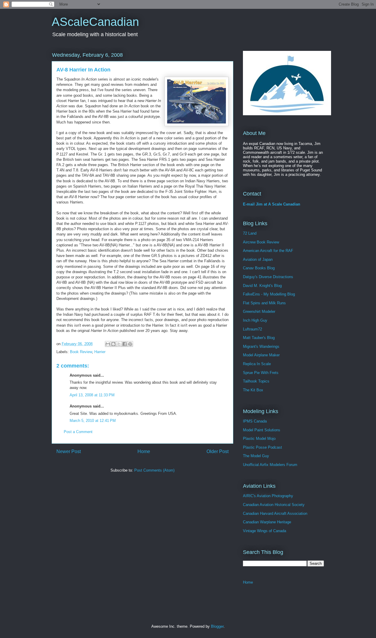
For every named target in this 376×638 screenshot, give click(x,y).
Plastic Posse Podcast (262, 447)
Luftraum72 (252, 329)
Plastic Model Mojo (259, 438)
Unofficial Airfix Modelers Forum (270, 464)
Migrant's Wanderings (261, 346)
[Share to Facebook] (124, 344)
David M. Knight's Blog (262, 285)
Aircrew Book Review (261, 242)
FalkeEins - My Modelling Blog (269, 294)
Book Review (81, 352)
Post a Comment (78, 432)
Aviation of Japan (258, 259)
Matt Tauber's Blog (259, 337)
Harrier (99, 352)
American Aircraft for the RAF (268, 250)
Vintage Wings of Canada (264, 531)
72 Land (249, 233)
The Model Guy (256, 456)
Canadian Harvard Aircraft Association (275, 513)
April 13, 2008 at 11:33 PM (92, 395)
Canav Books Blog (259, 268)
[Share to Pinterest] (130, 344)
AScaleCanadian (95, 21)
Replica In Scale (257, 364)
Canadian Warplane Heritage (267, 522)
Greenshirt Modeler (259, 311)
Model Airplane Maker (261, 355)
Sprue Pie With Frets (260, 372)
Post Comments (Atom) (154, 470)
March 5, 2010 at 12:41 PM (93, 420)
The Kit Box (253, 390)
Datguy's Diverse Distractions (268, 277)
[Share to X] (119, 344)
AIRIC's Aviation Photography (268, 496)
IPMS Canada (255, 421)
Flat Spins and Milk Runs (264, 303)
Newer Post (68, 451)
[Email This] (108, 344)
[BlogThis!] (113, 344)
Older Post (218, 451)
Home (143, 451)
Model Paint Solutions (261, 430)
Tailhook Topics (256, 381)
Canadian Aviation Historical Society (274, 504)
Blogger (217, 626)
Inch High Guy (255, 320)
